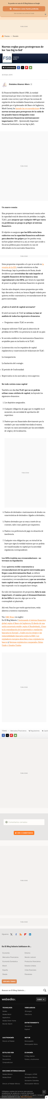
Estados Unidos (30, 966)
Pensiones (28, 974)
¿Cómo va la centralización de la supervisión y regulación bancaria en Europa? (24, 629)
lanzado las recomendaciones (27, 108)
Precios (7, 36)
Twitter (22, 67)
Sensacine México (31, 1077)
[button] (20, 84)
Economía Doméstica (10, 961)
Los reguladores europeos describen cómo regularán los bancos (23, 639)
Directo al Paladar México (11, 1084)
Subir (39, 999)
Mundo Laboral (30, 957)
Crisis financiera (30, 970)
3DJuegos (28, 1011)
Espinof (27, 1029)
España (5, 970)
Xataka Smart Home (9, 1021)
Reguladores (35, 731)
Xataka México (7, 1074)
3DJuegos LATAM (31, 1074)
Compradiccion (7, 1062)
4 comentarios (10, 67)
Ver (25, 833)
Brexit (4, 966)
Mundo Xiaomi (7, 1024)
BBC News (10, 617)
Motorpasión (29, 1041)
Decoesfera (6, 1059)
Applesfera (6, 1017)
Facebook (18, 67)
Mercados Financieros (18, 731)
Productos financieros (33, 961)
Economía (5, 953)
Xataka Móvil (6, 1014)
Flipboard (26, 67)
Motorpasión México (32, 1084)
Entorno (27, 953)
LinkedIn (30, 934)
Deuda (4, 974)
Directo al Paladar (8, 1041)
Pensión (15, 36)
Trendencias (6, 1056)
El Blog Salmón (30, 1056)
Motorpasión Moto (31, 1044)
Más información (26, 1097)
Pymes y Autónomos (32, 1059)
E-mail (30, 67)
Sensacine (28, 1026)
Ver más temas (9, 981)
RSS (20, 934)
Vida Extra (28, 1014)
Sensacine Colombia (32, 1080)
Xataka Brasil (6, 1077)
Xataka (4, 1011)
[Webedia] (9, 1001)
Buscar (45, 990)
